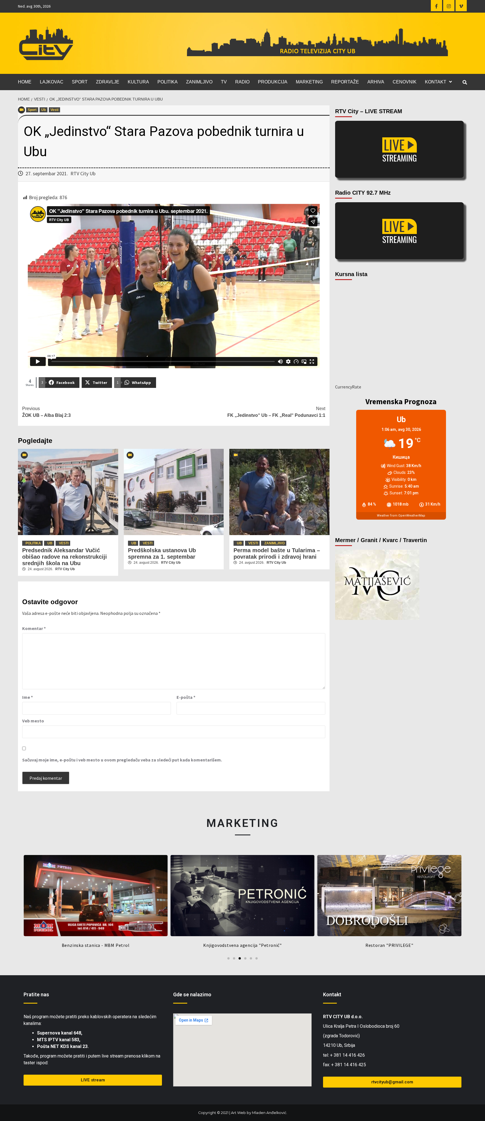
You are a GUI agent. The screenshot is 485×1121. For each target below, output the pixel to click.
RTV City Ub (82, 173)
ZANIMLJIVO (199, 81)
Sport (32, 110)
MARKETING (309, 81)
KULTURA (138, 81)
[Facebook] (436, 5)
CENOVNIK (405, 81)
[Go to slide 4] (245, 958)
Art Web (238, 1113)
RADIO (242, 81)
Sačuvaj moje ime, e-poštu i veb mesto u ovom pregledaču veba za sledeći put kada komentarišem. (122, 760)
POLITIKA (167, 81)
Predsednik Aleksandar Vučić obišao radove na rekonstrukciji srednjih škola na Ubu (64, 556)
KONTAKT (435, 81)
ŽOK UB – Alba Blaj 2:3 (46, 412)
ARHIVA (375, 81)
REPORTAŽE (345, 81)
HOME (24, 81)
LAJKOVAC (51, 81)
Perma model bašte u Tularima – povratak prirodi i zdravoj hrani (277, 553)
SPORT (80, 81)
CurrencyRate (348, 387)
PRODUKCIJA (272, 81)
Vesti (54, 110)
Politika (33, 543)
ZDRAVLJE (107, 81)
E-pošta (186, 697)
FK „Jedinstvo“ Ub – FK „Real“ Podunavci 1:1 (276, 412)
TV (224, 81)
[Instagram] (448, 5)
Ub (43, 110)
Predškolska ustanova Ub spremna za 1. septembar (162, 553)
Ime (27, 697)
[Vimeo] (461, 5)
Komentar (34, 628)
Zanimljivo (274, 543)
